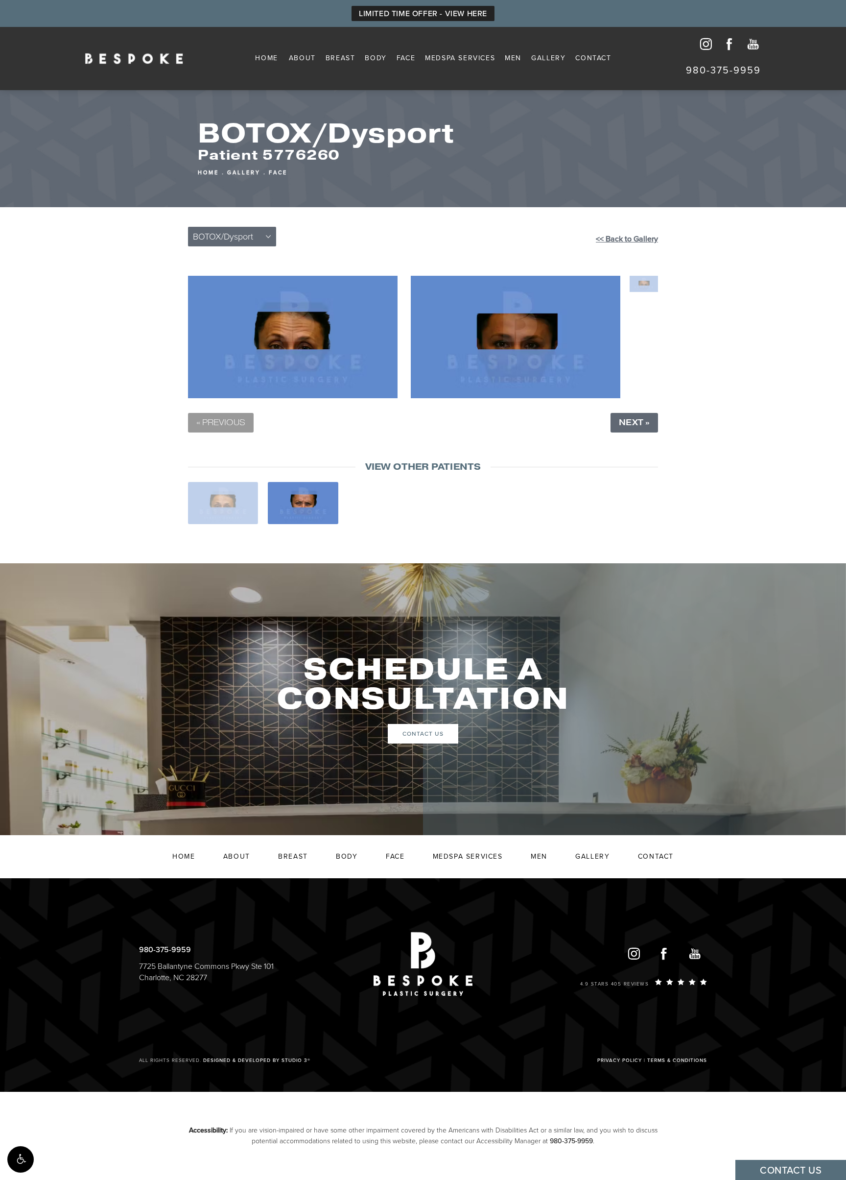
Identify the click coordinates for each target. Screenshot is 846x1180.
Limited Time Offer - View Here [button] (423, 14)
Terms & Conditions (677, 1060)
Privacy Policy (619, 1060)
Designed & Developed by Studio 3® (256, 1060)
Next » (634, 422)
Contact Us (423, 733)
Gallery (548, 58)
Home (266, 58)
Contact (593, 58)
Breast (340, 58)
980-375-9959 (571, 1141)
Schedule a (423, 685)
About (302, 58)
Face (406, 58)
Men (513, 58)
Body (375, 58)
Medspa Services (460, 58)
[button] (20, 1159)
